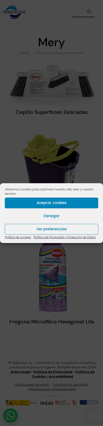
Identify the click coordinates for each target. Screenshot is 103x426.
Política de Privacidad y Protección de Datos (65, 237)
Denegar (52, 215)
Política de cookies (18, 237)
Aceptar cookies (52, 202)
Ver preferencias (51, 229)
